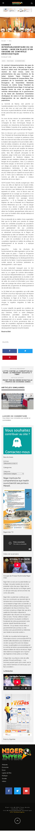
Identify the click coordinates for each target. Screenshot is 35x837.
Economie (5, 767)
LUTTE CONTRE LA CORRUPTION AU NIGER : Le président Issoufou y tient (17, 372)
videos (4, 781)
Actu (3, 60)
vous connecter (15, 418)
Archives (6, 461)
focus (3, 770)
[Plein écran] (29, 688)
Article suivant (17, 377)
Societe (4, 778)
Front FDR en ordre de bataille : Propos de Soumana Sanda (17, 381)
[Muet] (26, 688)
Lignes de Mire (6, 773)
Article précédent (17, 368)
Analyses (5, 764)
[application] (17, 682)
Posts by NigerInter (9, 739)
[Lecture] (6, 688)
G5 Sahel (6, 342)
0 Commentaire (19, 60)
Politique (10, 60)
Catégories (6, 471)
